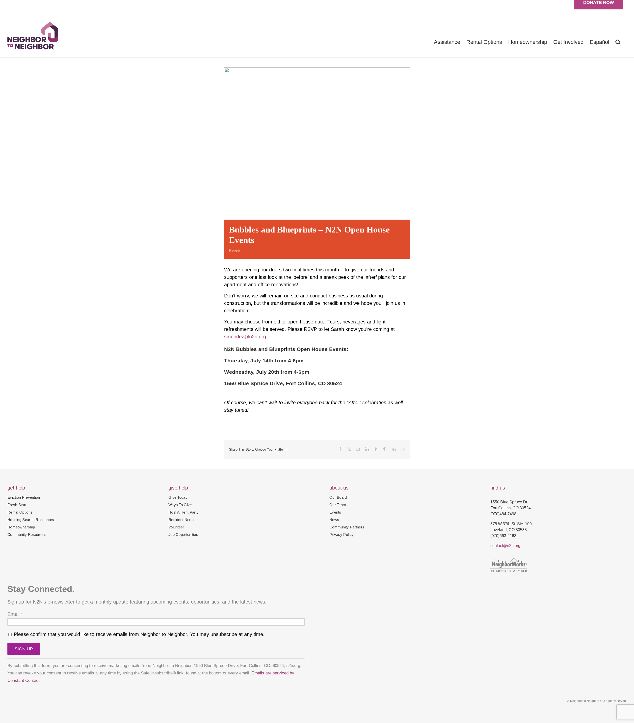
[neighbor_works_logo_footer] (508, 560)
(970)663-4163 (503, 536)
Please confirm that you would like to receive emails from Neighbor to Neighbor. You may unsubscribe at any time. (138, 634)
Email (15, 614)
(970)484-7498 (503, 514)
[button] (617, 42)
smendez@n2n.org (245, 336)
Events (235, 251)
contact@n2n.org (505, 546)
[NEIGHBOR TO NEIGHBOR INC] (558, 580)
